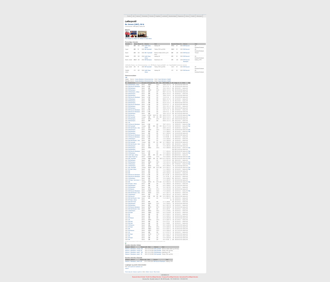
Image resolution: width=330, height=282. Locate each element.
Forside (129, 16)
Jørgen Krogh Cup (132, 156)
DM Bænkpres (148, 59)
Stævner (138, 16)
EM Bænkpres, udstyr (133, 84)
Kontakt (192, 16)
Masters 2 (127, 248)
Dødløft (169, 79)
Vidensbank (199, 16)
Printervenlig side (128, 271)
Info (133, 16)
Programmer (181, 16)
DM (129, 171)
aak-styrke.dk (131, 266)
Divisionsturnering (149, 79)
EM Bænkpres (131, 113)
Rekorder (151, 16)
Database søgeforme (137, 271)
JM (129, 219)
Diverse (187, 16)
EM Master (131, 218)
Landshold (164, 16)
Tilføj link (127, 268)
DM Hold (130, 221)
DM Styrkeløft (148, 49)
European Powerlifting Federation (170, 277)
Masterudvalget (172, 16)
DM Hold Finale (132, 201)
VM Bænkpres (131, 165)
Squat (159, 79)
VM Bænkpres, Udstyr (133, 92)
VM (129, 122)
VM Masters (131, 225)
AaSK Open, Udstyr (133, 155)
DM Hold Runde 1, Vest (134, 128)
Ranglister (157, 16)
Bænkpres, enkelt (135, 252)
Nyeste (151, 271)
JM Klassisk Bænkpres (134, 124)
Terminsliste (144, 16)
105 (142, 248)
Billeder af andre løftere (146, 38)
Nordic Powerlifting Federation (153, 277)
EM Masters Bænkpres (134, 207)
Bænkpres (141, 79)
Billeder (147, 271)
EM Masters (131, 189)
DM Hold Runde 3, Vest (134, 192)
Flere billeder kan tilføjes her (132, 38)
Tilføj (155, 271)
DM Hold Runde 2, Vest (134, 140)
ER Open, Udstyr (132, 183)
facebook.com (138, 266)
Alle (126, 77)
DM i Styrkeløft (148, 52)
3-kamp (136, 79)
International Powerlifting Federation (189, 277)
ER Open (130, 212)
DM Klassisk (186, 45)
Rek (189, 115)
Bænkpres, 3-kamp (135, 248)
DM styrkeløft (157, 248)
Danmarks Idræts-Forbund (138, 277)
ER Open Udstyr (132, 169)
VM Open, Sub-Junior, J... (134, 180)
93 (141, 250)
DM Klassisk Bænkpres (134, 86)
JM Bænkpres (131, 99)
